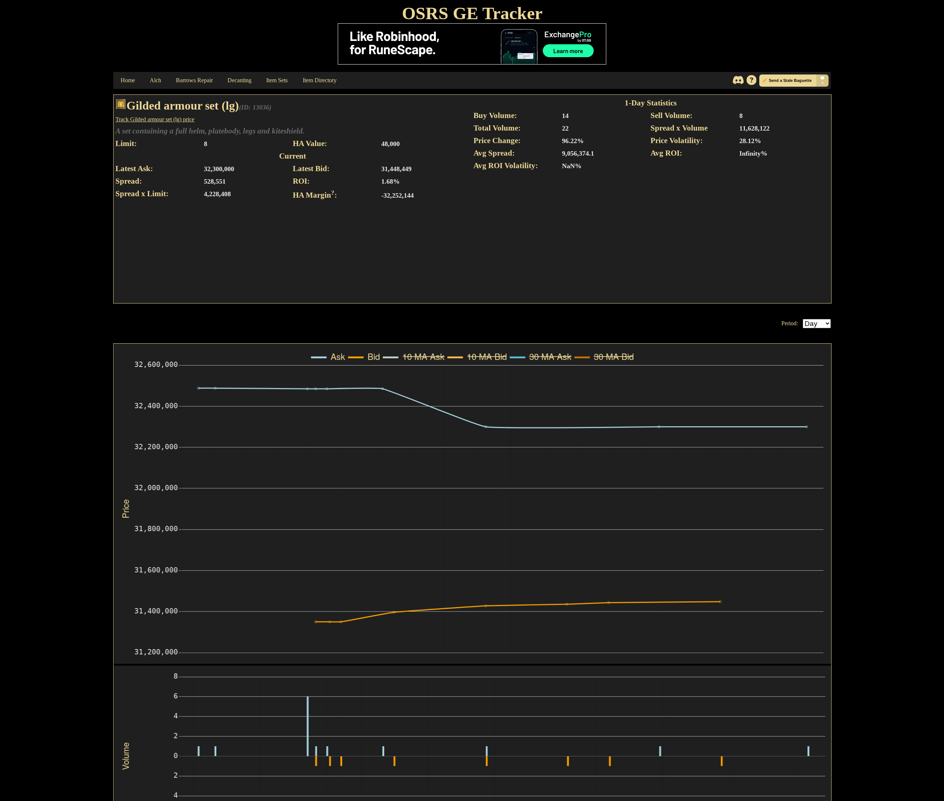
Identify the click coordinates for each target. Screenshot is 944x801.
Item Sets (277, 80)
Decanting (239, 80)
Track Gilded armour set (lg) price (154, 119)
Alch (155, 80)
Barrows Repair (194, 80)
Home (128, 80)
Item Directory (320, 80)
